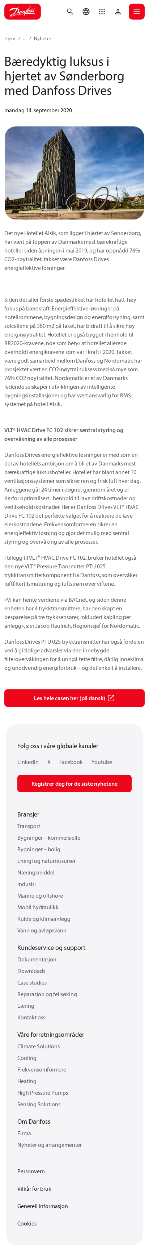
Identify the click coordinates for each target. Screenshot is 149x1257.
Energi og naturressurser (46, 860)
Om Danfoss (33, 1121)
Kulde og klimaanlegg (44, 918)
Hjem (10, 38)
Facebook (71, 761)
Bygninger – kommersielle (48, 837)
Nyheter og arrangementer (49, 1144)
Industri (26, 884)
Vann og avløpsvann (42, 930)
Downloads (31, 970)
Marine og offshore (40, 895)
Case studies (32, 982)
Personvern (31, 1171)
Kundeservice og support (51, 947)
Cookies (27, 1223)
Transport (28, 826)
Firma (24, 1133)
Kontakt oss (31, 1017)
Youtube (101, 761)
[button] (102, 12)
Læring (25, 1005)
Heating (27, 1081)
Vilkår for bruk (34, 1188)
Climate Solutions (38, 1046)
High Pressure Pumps (42, 1092)
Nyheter (42, 38)
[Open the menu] (137, 12)
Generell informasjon (42, 1206)
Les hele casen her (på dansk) (69, 698)
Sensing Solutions (38, 1104)
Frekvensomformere (41, 1069)
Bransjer (28, 814)
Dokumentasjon (36, 959)
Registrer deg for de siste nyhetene (74, 783)
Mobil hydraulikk (38, 907)
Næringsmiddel (36, 872)
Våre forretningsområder (50, 1034)
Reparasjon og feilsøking (47, 994)
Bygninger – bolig (38, 849)
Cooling (27, 1057)
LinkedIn (28, 761)
